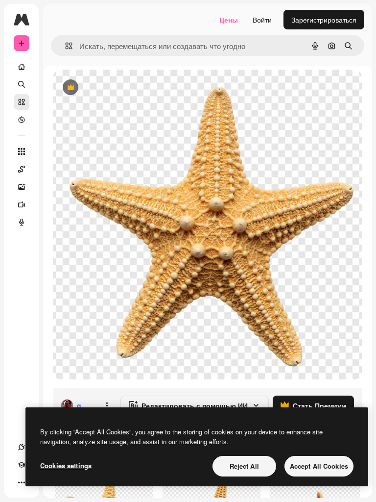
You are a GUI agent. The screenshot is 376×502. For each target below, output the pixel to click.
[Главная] (21, 67)
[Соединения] (21, 447)
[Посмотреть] (21, 119)
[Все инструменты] (21, 151)
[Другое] (21, 482)
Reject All (244, 466)
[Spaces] (21, 169)
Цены (228, 20)
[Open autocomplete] (64, 46)
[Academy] (21, 465)
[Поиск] (21, 84)
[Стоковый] (21, 102)
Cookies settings (66, 465)
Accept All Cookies (319, 466)
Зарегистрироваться (323, 20)
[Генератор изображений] (21, 187)
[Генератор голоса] (21, 222)
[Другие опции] (107, 405)
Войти (262, 20)
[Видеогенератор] (21, 204)
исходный (118, 88)
